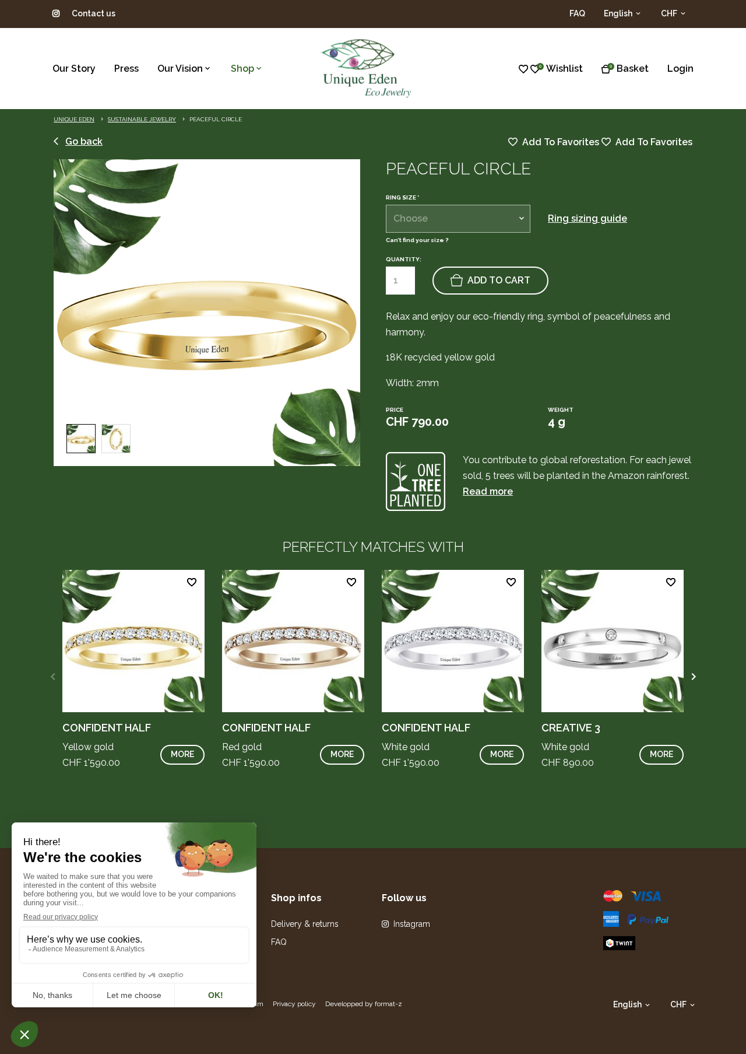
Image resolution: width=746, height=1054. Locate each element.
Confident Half (106, 728)
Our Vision (180, 68)
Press (126, 68)
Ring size (402, 198)
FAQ (577, 13)
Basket (633, 68)
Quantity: (403, 259)
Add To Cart (498, 280)
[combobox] (458, 219)
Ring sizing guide (587, 218)
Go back (84, 141)
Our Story (74, 68)
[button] (693, 676)
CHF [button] (670, 13)
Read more (488, 491)
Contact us (93, 13)
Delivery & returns (305, 924)
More (182, 754)
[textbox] (458, 218)
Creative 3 (570, 728)
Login (680, 68)
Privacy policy (294, 1004)
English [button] (619, 13)
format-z (388, 1004)
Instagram (411, 924)
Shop (242, 68)
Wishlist (564, 68)
